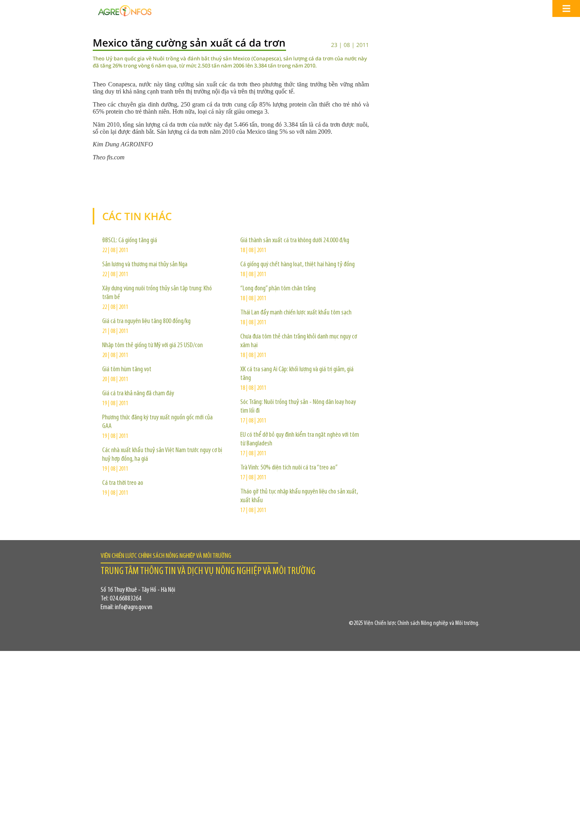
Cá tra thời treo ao (122, 483)
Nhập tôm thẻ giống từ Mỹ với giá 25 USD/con (152, 345)
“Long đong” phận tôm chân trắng (278, 288)
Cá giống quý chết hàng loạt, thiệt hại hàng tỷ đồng (297, 264)
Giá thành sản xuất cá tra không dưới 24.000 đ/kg (294, 240)
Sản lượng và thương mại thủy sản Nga (144, 264)
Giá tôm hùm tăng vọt (127, 369)
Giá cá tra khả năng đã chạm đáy (138, 393)
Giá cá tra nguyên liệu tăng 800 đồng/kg (146, 321)
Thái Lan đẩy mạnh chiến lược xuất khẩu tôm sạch (296, 312)
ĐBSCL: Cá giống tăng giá (129, 240)
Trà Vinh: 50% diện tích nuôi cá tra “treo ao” (289, 467)
